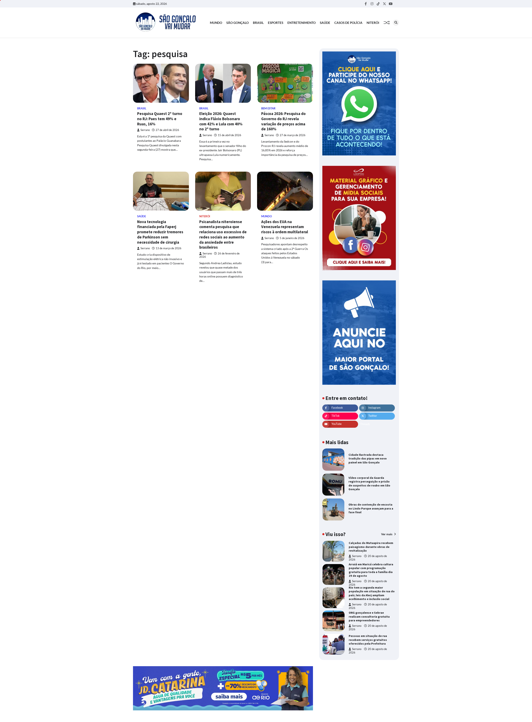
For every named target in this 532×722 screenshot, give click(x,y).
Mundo (216, 22)
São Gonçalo (237, 22)
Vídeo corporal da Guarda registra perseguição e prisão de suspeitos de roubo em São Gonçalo (369, 483)
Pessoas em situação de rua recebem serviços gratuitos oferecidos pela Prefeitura (368, 639)
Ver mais (387, 534)
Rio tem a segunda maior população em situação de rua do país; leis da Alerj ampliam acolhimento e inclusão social (372, 593)
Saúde (325, 22)
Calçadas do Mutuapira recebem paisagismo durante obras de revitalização (371, 546)
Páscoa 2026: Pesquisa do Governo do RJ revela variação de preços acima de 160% (283, 121)
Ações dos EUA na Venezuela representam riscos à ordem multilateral (284, 227)
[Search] (396, 23)
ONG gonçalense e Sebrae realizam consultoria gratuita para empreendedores (369, 616)
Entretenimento (301, 22)
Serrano (145, 130)
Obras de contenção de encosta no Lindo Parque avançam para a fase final (371, 508)
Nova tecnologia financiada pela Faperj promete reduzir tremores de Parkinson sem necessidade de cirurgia (160, 232)
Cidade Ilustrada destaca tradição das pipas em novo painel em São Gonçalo (368, 458)
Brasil (258, 22)
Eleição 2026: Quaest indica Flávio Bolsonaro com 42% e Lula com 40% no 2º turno (221, 121)
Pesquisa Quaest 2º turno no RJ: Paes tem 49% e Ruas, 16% (159, 118)
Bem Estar (268, 108)
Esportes (275, 22)
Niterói (373, 22)
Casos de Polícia (348, 22)
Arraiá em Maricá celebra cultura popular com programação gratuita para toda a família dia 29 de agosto (371, 570)
